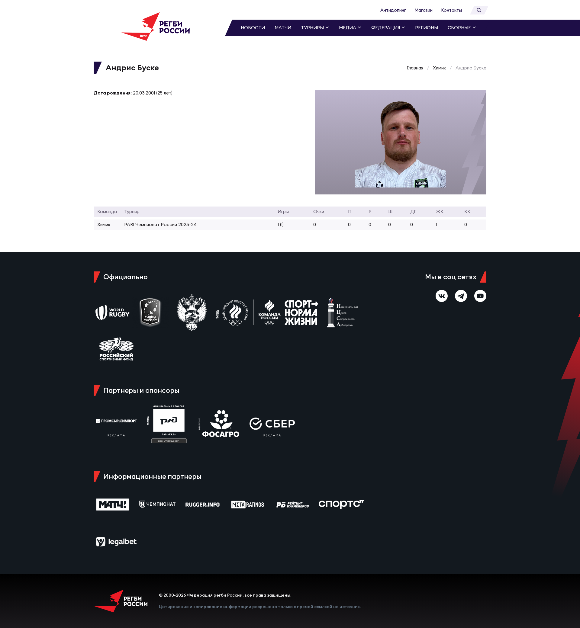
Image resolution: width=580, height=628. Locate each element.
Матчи (283, 27)
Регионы (426, 27)
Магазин (423, 10)
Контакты (451, 10)
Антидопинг (393, 10)
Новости (253, 27)
